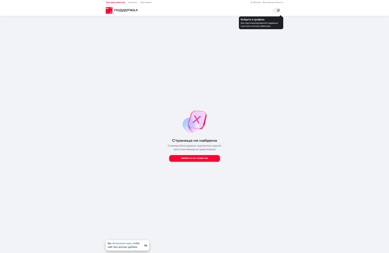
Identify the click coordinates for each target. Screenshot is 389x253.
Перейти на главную (194, 158)
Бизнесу (133, 2)
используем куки (121, 243)
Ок (145, 245)
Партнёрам (146, 2)
